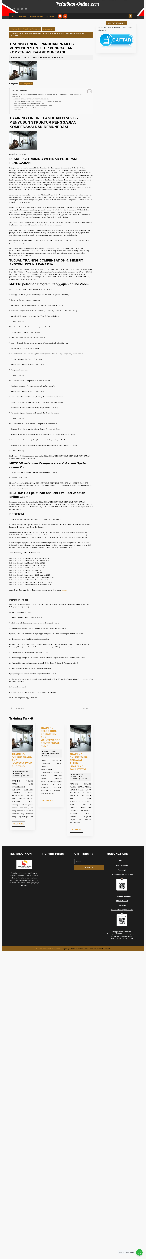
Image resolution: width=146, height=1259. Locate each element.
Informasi (22, 16)
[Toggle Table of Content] (88, 91)
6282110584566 (122, 865)
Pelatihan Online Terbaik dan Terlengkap (25, 29)
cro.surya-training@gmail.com (122, 874)
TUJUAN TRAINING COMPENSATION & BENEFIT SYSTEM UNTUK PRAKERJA (38, 101)
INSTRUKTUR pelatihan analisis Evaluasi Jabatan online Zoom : (33, 107)
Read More (19, 825)
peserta (65, 590)
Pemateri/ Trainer (25, 112)
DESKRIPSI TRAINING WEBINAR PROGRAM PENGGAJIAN (32, 99)
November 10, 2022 (20, 57)
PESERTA (18, 110)
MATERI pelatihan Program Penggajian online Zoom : (29, 103)
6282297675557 (122, 901)
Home (13, 16)
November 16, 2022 (80, 774)
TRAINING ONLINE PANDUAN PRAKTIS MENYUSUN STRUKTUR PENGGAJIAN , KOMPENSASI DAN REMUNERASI (47, 96)
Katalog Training (36, 16)
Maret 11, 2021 (49, 751)
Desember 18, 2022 (22, 771)
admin (35, 57)
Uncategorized (48, 29)
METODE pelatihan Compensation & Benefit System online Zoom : (33, 105)
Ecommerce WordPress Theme (48, 949)
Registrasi (50, 16)
